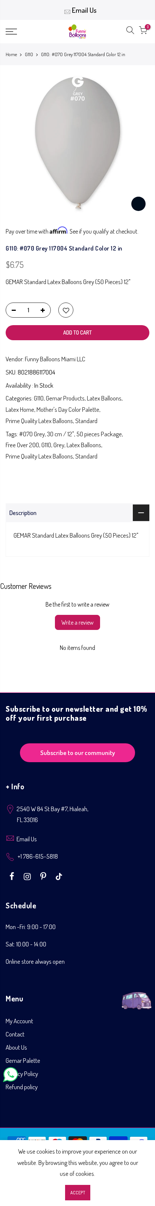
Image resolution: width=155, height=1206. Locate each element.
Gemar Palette (23, 1060)
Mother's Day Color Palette (67, 409)
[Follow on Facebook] (12, 875)
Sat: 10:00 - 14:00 (26, 944)
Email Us (84, 10)
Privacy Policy (22, 1074)
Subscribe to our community (77, 753)
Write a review (77, 622)
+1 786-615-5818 (38, 856)
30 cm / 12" (60, 434)
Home (11, 54)
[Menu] (21, 32)
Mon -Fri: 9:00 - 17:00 (31, 927)
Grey (58, 445)
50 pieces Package (99, 434)
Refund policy (22, 1087)
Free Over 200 (22, 445)
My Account (19, 1021)
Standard (86, 421)
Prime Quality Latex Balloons (39, 421)
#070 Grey (32, 434)
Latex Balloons (104, 398)
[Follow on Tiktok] (59, 875)
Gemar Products (65, 398)
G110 (29, 54)
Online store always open (35, 961)
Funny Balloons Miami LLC (55, 359)
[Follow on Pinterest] (44, 875)
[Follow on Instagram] (28, 875)
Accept (77, 1192)
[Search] (130, 31)
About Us (16, 1047)
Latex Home (20, 409)
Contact (15, 1034)
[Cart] (143, 31)
